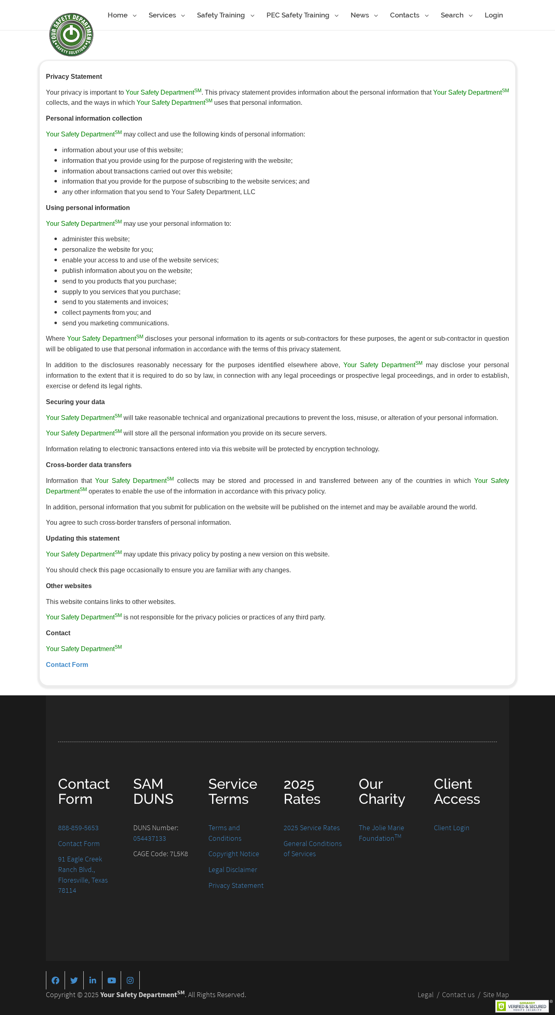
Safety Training (222, 15)
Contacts (405, 15)
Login (494, 15)
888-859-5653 (78, 827)
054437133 (149, 838)
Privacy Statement (236, 885)
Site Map (496, 994)
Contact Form (67, 664)
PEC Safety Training (299, 15)
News (361, 15)
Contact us (458, 994)
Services (163, 15)
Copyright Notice (233, 853)
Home (118, 15)
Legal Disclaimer (232, 869)
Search (453, 15)
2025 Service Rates (312, 827)
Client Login (452, 827)
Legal (426, 994)
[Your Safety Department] (71, 34)
